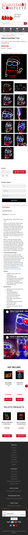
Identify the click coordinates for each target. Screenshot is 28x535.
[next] (26, 386)
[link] (11, 525)
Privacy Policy (14, 474)
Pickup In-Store (14, 462)
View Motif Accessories (15, 269)
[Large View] (7, 87)
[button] (3, 175)
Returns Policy (14, 476)
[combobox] (12, 23)
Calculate (14, 200)
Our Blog (14, 450)
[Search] (25, 23)
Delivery (14, 464)
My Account (14, 457)
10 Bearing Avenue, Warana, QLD (14, 491)
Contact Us (14, 454)
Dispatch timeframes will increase (14, 498)
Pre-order (19, 399)
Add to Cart (20, 172)
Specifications (7, 211)
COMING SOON (21, 435)
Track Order (14, 459)
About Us (14, 447)
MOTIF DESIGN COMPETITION (14, 481)
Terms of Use (14, 471)
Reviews (5, 214)
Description (6, 207)
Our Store (14, 452)
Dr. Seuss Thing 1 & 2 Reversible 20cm (13, 528)
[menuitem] (7, 175)
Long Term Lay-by (14, 483)
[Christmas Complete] (14, 5)
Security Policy (14, 478)
